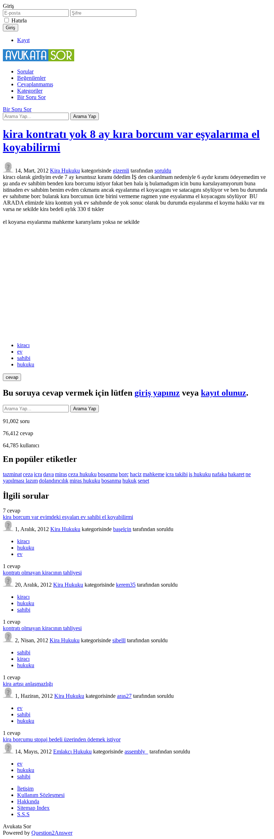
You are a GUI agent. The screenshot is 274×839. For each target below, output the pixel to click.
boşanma (108, 474)
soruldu (162, 171)
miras (61, 474)
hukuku (25, 364)
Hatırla (19, 20)
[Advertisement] (137, 284)
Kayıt (23, 40)
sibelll (119, 640)
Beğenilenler (31, 78)
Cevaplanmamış (35, 84)
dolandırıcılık (53, 481)
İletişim (25, 789)
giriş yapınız (157, 392)
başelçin (122, 529)
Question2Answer (51, 833)
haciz (136, 474)
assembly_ (136, 751)
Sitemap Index (33, 808)
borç (124, 474)
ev (19, 352)
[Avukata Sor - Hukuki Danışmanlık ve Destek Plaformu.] (38, 59)
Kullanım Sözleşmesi (41, 795)
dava (48, 474)
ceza (28, 474)
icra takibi (177, 474)
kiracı (23, 345)
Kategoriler (29, 91)
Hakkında (28, 801)
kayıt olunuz (223, 392)
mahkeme (153, 474)
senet (143, 481)
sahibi (23, 358)
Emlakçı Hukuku (72, 751)
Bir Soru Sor (31, 97)
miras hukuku (85, 481)
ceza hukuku (82, 474)
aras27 (124, 696)
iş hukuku (200, 474)
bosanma (111, 481)
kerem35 (126, 585)
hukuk (129, 481)
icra (38, 474)
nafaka (219, 474)
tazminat (12, 474)
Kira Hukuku (65, 171)
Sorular (25, 71)
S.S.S (23, 814)
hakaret (236, 474)
